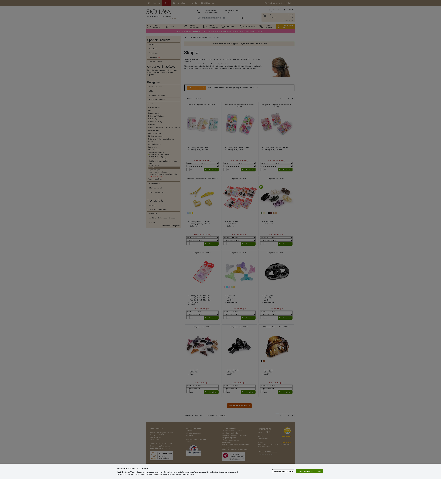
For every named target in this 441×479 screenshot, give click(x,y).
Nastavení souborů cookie (283, 471)
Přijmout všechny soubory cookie (309, 471)
